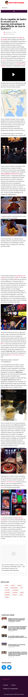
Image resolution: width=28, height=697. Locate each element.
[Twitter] (9, 667)
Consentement (6, 679)
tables (21, 594)
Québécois (7, 594)
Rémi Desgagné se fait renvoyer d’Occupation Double (16, 645)
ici (16, 194)
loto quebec (15, 590)
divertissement (14, 587)
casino (4, 60)
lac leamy (7, 590)
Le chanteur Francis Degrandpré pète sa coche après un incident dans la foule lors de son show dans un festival (17, 628)
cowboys (20, 585)
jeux (21, 587)
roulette (15, 594)
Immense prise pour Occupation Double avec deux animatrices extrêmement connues (16, 620)
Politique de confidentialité (10, 688)
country (13, 585)
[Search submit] (14, 11)
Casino (6, 585)
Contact (13, 685)
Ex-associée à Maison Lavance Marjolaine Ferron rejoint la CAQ (17, 637)
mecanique (7, 592)
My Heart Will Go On (10, 481)
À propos (5, 685)
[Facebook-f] (4, 667)
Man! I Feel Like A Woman (16, 355)
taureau (7, 597)
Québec (21, 592)
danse (6, 587)
